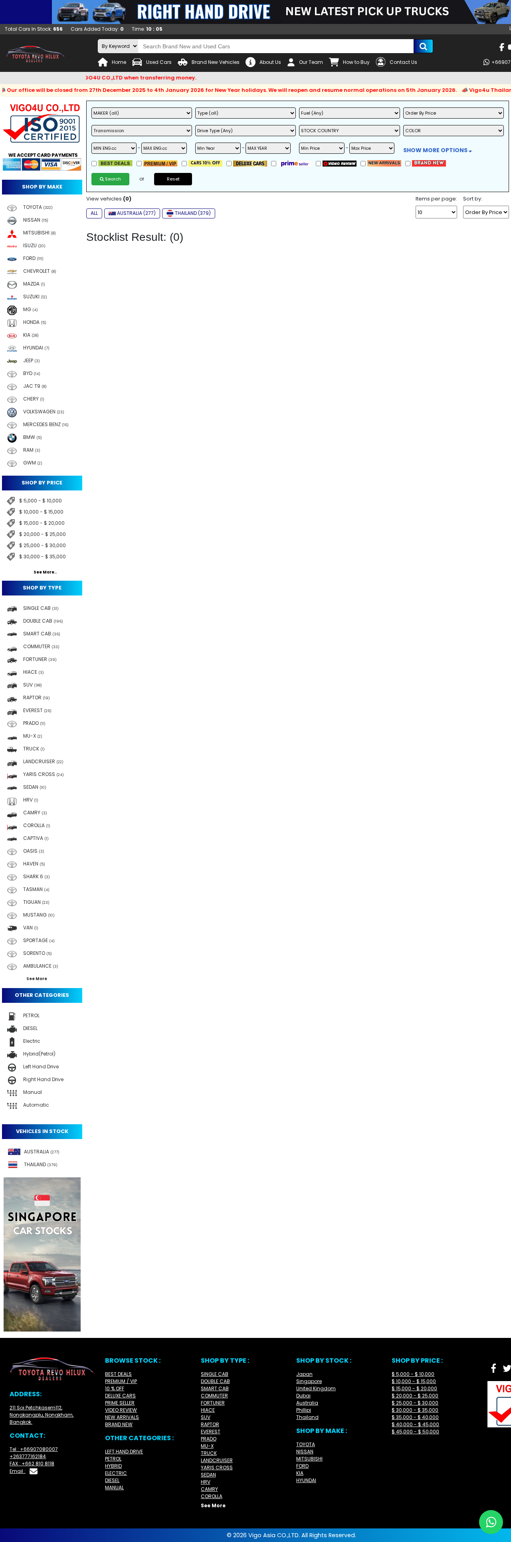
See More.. (45, 572)
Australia (307, 1402)
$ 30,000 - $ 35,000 (42, 556)
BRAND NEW (119, 1424)
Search (112, 179)
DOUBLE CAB (215, 1381)
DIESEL (112, 1480)
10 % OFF (114, 1388)
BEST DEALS (118, 1374)
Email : (18, 1471)
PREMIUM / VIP (121, 1381)
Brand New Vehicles (216, 62)
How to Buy (356, 62)
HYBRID (113, 1466)
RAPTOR (210, 1424)
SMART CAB (215, 1388)
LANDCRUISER (217, 1460)
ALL (94, 213)
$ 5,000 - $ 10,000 (40, 500)
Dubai (303, 1395)
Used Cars (159, 62)
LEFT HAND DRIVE (124, 1451)
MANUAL (114, 1487)
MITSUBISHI (309, 1458)
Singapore (309, 1381)
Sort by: (472, 198)
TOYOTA (305, 1444)
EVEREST (210, 1431)
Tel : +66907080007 (34, 1449)
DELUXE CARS (120, 1395)
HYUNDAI (306, 1480)
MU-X (207, 1446)
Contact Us (403, 62)
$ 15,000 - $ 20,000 (42, 523)
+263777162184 (28, 1456)
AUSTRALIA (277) (136, 213)
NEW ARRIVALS (122, 1417)
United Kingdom (316, 1388)
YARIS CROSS (217, 1467)
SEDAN (208, 1474)
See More (213, 1505)
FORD (302, 1466)
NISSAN (304, 1451)
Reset (173, 179)
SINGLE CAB (214, 1374)
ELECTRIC (116, 1473)
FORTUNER (213, 1402)
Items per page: (436, 198)
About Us (270, 62)
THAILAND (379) (193, 213)
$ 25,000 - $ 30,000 (42, 545)
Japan (304, 1374)
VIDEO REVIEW (121, 1410)
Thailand (307, 1417)
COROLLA (211, 1496)
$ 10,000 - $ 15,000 (41, 511)
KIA (299, 1473)
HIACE (208, 1410)
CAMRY (209, 1489)
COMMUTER (214, 1395)
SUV (205, 1417)
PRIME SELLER (120, 1402)
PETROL (113, 1458)
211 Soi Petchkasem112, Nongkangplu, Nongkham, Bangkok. (41, 1414)
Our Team (311, 62)
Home (119, 62)
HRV (205, 1481)
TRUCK (209, 1453)
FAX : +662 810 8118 (32, 1463)
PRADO (208, 1438)
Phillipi (303, 1410)
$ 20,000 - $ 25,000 (42, 534)
